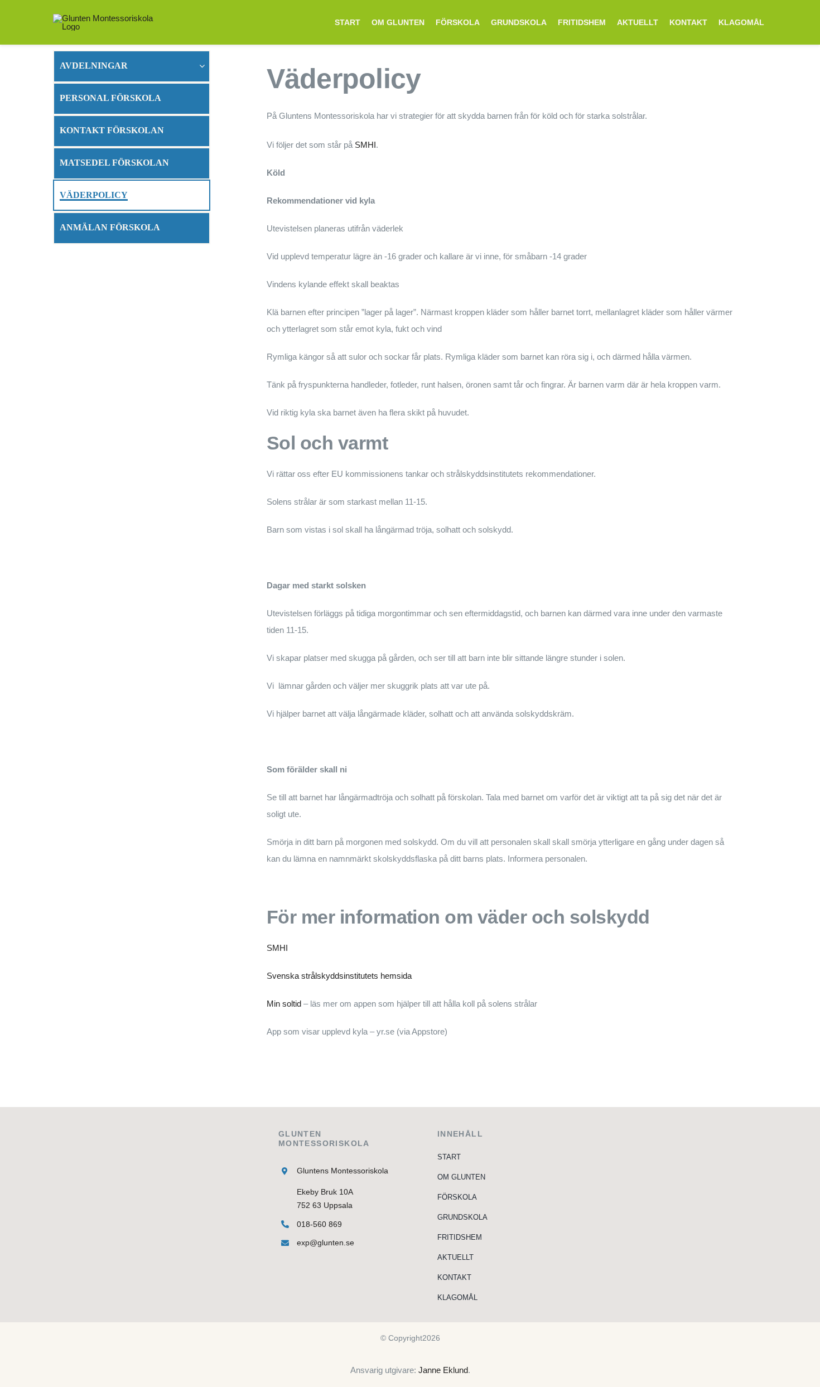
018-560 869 (319, 1224)
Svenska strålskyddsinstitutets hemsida (339, 975)
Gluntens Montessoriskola (342, 1170)
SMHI (365, 144)
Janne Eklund (443, 1370)
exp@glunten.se (325, 1242)
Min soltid (284, 1003)
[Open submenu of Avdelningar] (204, 65)
